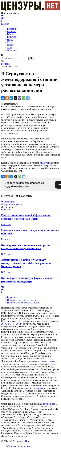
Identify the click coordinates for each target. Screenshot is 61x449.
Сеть (9, 42)
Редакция (12, 297)
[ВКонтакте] (3, 98)
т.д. (27, 436)
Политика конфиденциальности (23, 302)
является (44, 162)
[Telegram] (28, 98)
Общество (12, 50)
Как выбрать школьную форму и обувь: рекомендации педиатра (27, 279)
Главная (5, 23)
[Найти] (31, 58)
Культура (11, 37)
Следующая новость (11, 204)
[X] (15, 98)
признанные (48, 404)
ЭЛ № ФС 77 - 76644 (11, 324)
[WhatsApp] (23, 98)
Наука (10, 39)
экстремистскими (46, 361)
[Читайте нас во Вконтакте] (2, 15)
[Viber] (19, 98)
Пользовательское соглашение (22, 300)
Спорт (10, 45)
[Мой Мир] (11, 98)
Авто (9, 47)
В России (12, 29)
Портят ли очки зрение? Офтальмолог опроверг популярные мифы (26, 217)
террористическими (33, 388)
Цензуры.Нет (22, 441)
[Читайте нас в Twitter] (2, 18)
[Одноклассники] (7, 98)
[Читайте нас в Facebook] (1, 21)
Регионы (11, 31)
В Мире (11, 34)
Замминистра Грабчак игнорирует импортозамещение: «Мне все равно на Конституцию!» (26, 263)
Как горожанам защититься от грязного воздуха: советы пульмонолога (27, 246)
